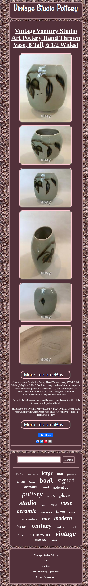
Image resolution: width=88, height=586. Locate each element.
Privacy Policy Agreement (46, 571)
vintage (65, 533)
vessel (72, 527)
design (60, 527)
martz (51, 496)
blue (21, 481)
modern (63, 518)
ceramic (26, 511)
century (42, 525)
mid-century (29, 519)
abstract (21, 527)
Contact (46, 566)
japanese (71, 474)
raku (20, 473)
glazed (20, 535)
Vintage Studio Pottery (46, 555)
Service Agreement (45, 577)
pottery (32, 494)
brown (32, 482)
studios (44, 505)
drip (60, 474)
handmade (33, 474)
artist (54, 540)
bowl (47, 480)
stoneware (40, 534)
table (54, 504)
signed (66, 480)
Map (45, 560)
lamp (60, 511)
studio (28, 502)
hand (45, 487)
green (72, 512)
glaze (64, 495)
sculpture (41, 539)
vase (66, 502)
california (46, 512)
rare (46, 518)
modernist (60, 487)
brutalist (30, 487)
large (47, 473)
